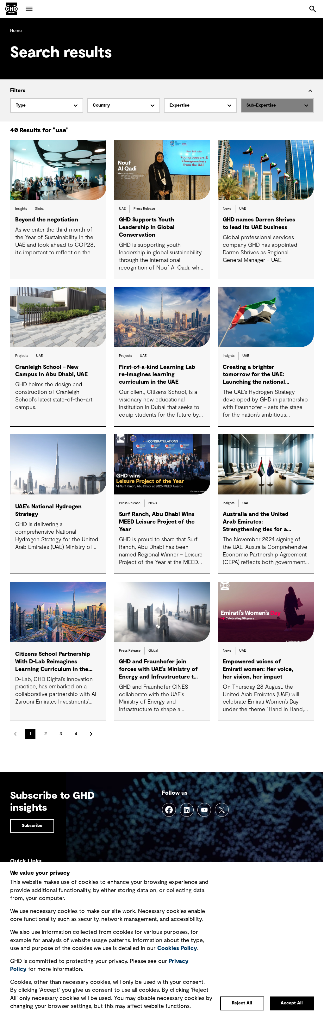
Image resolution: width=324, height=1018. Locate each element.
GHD (11, 9)
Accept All (292, 1003)
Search (312, 9)
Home (16, 30)
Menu (29, 9)
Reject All (242, 1003)
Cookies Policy (177, 948)
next (91, 734)
